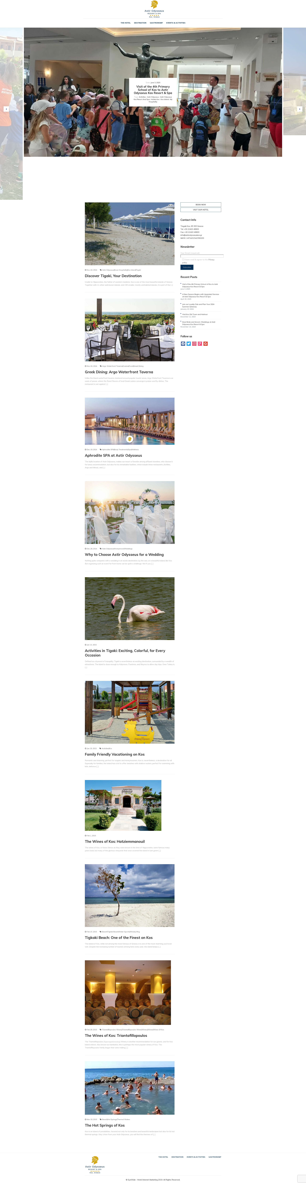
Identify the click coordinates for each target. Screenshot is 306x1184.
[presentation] (6, 109)
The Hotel (126, 23)
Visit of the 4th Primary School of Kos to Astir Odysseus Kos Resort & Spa (153, 90)
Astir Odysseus (153, 97)
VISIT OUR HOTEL (201, 210)
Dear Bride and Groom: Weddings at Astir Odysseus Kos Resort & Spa (198, 323)
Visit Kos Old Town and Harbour (195, 314)
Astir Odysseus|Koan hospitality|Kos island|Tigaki (121, 270)
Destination (140, 23)
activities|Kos (107, 748)
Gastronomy (156, 23)
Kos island (165, 99)
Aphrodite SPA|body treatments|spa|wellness (120, 449)
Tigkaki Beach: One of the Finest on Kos (119, 937)
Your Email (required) (189, 253)
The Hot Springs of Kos (105, 1125)
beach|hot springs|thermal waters (116, 1119)
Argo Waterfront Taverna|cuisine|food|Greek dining (122, 366)
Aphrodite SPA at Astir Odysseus (113, 455)
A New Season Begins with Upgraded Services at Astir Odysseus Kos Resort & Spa (200, 295)
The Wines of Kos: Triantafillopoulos (116, 1035)
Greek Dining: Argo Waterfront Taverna (119, 372)
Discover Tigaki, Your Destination (113, 276)
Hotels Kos (155, 99)
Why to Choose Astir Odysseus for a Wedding (124, 554)
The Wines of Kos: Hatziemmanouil (115, 841)
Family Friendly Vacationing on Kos (115, 754)
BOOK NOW (201, 204)
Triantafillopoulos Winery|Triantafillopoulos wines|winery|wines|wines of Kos (133, 1030)
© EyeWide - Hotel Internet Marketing (142, 1180)
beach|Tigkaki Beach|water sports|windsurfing (121, 932)
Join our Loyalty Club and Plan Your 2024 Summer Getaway (198, 305)
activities (142, 97)
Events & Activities (175, 23)
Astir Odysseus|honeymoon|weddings (117, 549)
